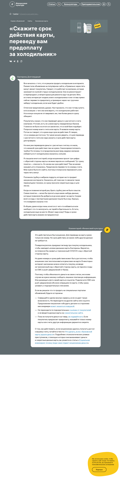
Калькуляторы (70, 4)
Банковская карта (41, 21)
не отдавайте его (75, 316)
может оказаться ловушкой (62, 306)
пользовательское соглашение (103, 464)
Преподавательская (90, 4)
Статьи (51, 4)
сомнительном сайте (73, 313)
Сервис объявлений (17, 21)
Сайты (30, 21)
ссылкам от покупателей (80, 310)
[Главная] (10, 14)
